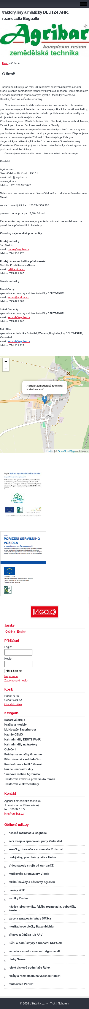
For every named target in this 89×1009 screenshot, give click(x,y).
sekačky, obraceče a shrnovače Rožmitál (36, 849)
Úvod (5, 63)
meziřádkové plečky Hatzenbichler (31, 926)
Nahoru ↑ (63, 1003)
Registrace (11, 676)
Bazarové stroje (14, 719)
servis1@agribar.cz (19, 317)
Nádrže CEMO (13, 734)
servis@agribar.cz (18, 297)
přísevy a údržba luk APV (26, 934)
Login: (8, 647)
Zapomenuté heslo (15, 680)
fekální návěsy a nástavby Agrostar (32, 882)
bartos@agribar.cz (18, 249)
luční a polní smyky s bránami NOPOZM (35, 943)
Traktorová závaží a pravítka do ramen (29, 779)
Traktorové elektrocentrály (21, 784)
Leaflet (50, 451)
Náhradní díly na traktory (20, 744)
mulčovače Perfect (21, 984)
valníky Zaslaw (18, 898)
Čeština (10, 631)
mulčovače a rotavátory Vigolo (29, 873)
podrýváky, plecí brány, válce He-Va (32, 857)
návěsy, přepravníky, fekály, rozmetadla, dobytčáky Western (42, 908)
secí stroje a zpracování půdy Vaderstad (35, 841)
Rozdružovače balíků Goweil (23, 764)
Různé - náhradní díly (18, 769)
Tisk (53, 1003)
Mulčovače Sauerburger (20, 729)
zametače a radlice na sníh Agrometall (34, 951)
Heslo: (8, 658)
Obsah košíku (13, 704)
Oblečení (10, 749)
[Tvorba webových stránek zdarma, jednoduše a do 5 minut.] (47, 1004)
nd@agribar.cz (16, 269)
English (21, 631)
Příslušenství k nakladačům (22, 759)
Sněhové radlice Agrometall (22, 774)
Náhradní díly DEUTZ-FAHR (22, 739)
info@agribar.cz (14, 813)
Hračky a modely (15, 724)
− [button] (6, 368)
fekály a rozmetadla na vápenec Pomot (34, 975)
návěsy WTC (17, 890)
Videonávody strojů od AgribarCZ (31, 865)
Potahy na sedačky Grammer (23, 754)
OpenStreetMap (66, 451)
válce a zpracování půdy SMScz (30, 918)
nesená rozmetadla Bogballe (28, 833)
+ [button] (6, 361)
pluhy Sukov (17, 959)
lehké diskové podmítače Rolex (29, 967)
